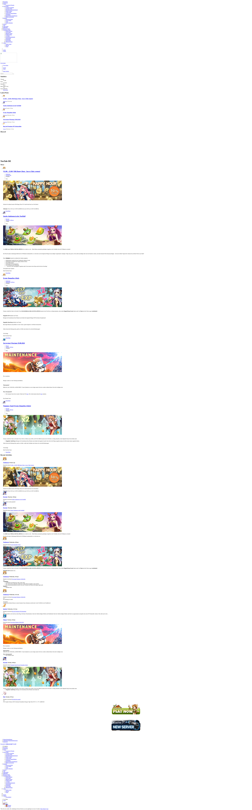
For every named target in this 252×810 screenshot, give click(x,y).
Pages (4, 68)
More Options (6, 71)
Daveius (4, 108)
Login (4, 50)
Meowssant (5, 90)
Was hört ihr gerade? (16, 699)
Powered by (8, 744)
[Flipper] (4, 617)
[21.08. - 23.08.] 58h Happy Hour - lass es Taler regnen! (18, 98)
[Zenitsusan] (4, 460)
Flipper (7, 345)
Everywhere (3, 63)
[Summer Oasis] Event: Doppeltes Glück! (17, 406)
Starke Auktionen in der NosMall (12, 105)
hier (27, 394)
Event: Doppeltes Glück (9, 112)
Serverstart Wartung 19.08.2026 (11, 119)
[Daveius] (4, 494)
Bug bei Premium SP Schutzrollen (12, 126)
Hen (4, 697)
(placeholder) (8, 797)
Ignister (4, 129)
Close (47, 808)
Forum (4, 67)
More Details (43, 808)
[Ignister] (4, 606)
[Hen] (4, 694)
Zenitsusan (5, 101)
